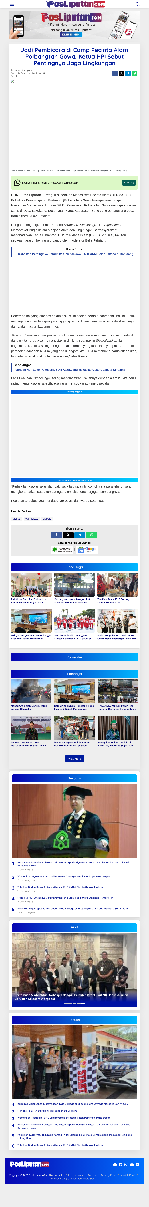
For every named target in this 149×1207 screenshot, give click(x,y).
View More (74, 758)
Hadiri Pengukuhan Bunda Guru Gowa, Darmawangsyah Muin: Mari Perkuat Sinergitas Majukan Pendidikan (117, 637)
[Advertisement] (74, 285)
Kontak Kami (127, 1175)
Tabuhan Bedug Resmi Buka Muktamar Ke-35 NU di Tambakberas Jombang (60, 887)
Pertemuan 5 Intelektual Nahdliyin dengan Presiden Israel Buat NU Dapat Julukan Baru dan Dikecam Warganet (71, 997)
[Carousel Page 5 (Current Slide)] (83, 1003)
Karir (80, 1175)
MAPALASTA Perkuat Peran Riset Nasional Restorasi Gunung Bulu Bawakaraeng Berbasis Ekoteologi (117, 707)
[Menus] (12, 4)
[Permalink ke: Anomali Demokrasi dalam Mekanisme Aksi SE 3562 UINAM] (31, 727)
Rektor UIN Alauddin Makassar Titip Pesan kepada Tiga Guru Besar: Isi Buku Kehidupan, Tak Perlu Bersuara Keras (73, 864)
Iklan (70, 1175)
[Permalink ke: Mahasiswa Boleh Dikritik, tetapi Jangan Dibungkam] (31, 691)
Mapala (46, 518)
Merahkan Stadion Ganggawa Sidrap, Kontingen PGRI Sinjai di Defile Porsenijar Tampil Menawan (74, 637)
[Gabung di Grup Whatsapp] (62, 549)
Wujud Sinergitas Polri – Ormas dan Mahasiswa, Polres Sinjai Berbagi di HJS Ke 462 (72, 744)
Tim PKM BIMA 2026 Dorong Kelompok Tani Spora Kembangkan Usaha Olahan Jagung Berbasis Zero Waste (113, 601)
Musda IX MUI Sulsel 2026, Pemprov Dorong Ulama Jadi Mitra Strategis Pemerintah (65, 897)
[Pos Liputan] (75, 4)
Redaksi (92, 1175)
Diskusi (16, 518)
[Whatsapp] (134, 73)
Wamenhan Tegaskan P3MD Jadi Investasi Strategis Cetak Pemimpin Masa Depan (63, 876)
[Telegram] (137, 1164)
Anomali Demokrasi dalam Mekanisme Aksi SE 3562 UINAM (29, 744)
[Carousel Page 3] (74, 1003)
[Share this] (115, 73)
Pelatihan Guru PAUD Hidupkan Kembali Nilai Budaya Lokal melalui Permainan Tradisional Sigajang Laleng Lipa (29, 601)
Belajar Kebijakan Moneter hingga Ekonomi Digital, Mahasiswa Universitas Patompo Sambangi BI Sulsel (31, 637)
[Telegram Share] (128, 73)
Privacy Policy (59, 1178)
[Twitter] (120, 1164)
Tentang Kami (108, 1175)
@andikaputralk (53, 1175)
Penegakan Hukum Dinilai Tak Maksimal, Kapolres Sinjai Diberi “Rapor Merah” (116, 744)
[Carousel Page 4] (79, 1003)
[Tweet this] (121, 73)
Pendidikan (16, 76)
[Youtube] (132, 1164)
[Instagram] (126, 1164)
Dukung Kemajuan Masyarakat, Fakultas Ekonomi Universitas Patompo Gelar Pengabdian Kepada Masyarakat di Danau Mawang (72, 601)
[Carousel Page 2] (70, 1003)
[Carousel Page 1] (66, 1003)
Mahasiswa (32, 518)
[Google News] (87, 549)
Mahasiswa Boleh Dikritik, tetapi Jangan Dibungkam (29, 707)
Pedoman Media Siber (83, 1178)
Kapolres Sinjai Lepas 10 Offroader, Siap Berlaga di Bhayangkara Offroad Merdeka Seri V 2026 (72, 908)
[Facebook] (115, 1164)
